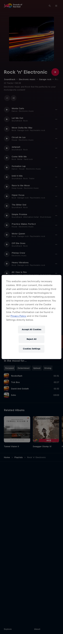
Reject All (32, 339)
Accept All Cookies (31, 329)
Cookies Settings (31, 348)
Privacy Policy (18, 316)
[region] (32, 317)
